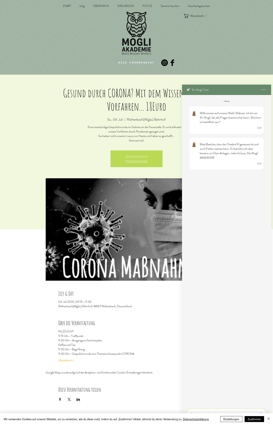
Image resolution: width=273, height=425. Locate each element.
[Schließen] (268, 419)
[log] (226, 250)
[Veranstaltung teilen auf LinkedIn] (78, 399)
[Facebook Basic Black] (172, 62)
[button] (197, 16)
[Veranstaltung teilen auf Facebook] (60, 399)
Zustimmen (254, 419)
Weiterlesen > (66, 360)
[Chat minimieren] (263, 90)
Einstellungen (231, 419)
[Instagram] (164, 62)
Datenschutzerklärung (196, 419)
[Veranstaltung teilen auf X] (69, 399)
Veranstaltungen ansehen (136, 161)
